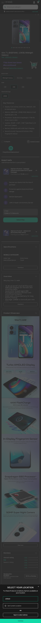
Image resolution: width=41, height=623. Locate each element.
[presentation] (20, 598)
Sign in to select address (21, 615)
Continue (20, 621)
